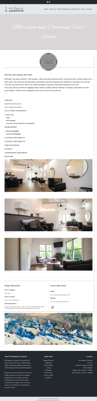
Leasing (48, 367)
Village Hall (48, 363)
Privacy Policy (48, 372)
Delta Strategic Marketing (48, 400)
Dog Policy (48, 377)
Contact (89, 9)
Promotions (48, 370)
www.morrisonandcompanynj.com (59, 301)
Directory (52, 9)
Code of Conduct (48, 375)
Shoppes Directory (48, 360)
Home (46, 9)
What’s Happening (63, 9)
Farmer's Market (48, 365)
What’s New (75, 9)
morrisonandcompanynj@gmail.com (60, 295)
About (83, 9)
